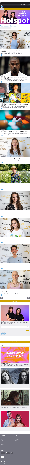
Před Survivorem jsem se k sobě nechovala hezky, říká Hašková (11, 238)
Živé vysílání (2, 444)
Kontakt (16, 441)
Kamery (29, 4)
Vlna (14, 25)
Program (21, 4)
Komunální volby (3, 438)
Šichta (11, 25)
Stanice (2, 439)
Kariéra (16, 440)
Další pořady (3, 345)
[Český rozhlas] (2, 1)
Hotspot (2, 321)
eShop (2, 440)
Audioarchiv (25, 4)
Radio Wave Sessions (4, 363)
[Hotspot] (15, 17)
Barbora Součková (3, 334)
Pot (1, 427)
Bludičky (2, 384)
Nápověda (16, 438)
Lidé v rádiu (17, 439)
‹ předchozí (1, 298)
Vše (1, 25)
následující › (28, 298)
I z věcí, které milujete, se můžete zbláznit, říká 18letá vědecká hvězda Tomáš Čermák (15, 264)
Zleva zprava (6, 25)
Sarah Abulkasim (3, 333)
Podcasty (2, 446)
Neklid (2, 406)
